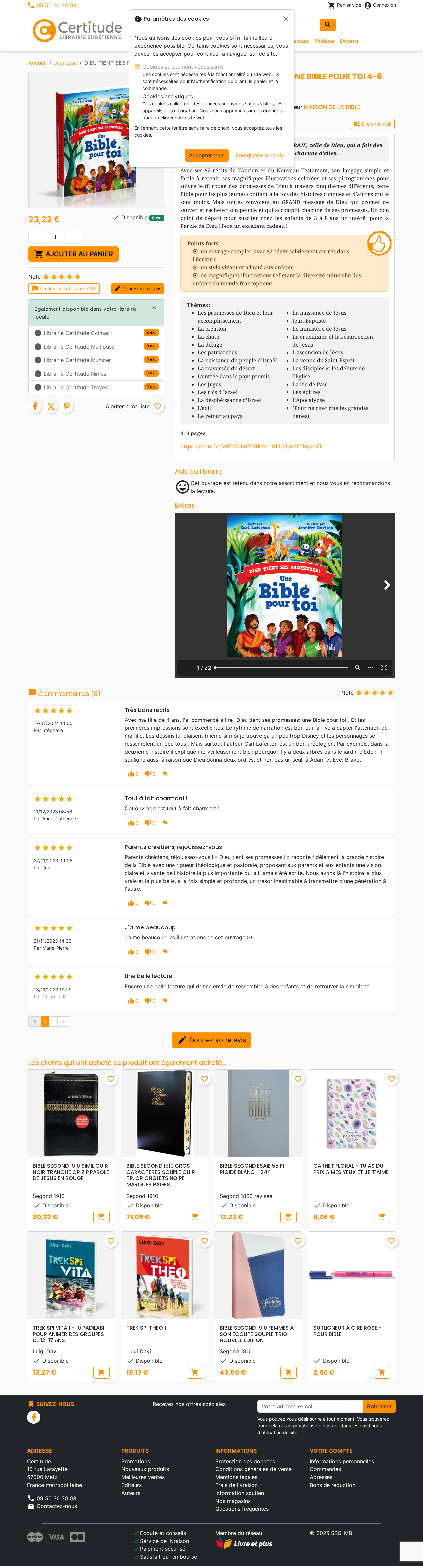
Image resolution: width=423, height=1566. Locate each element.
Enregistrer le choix (260, 155)
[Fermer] (286, 19)
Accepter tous (206, 155)
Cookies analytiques (167, 96)
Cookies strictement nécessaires (183, 66)
